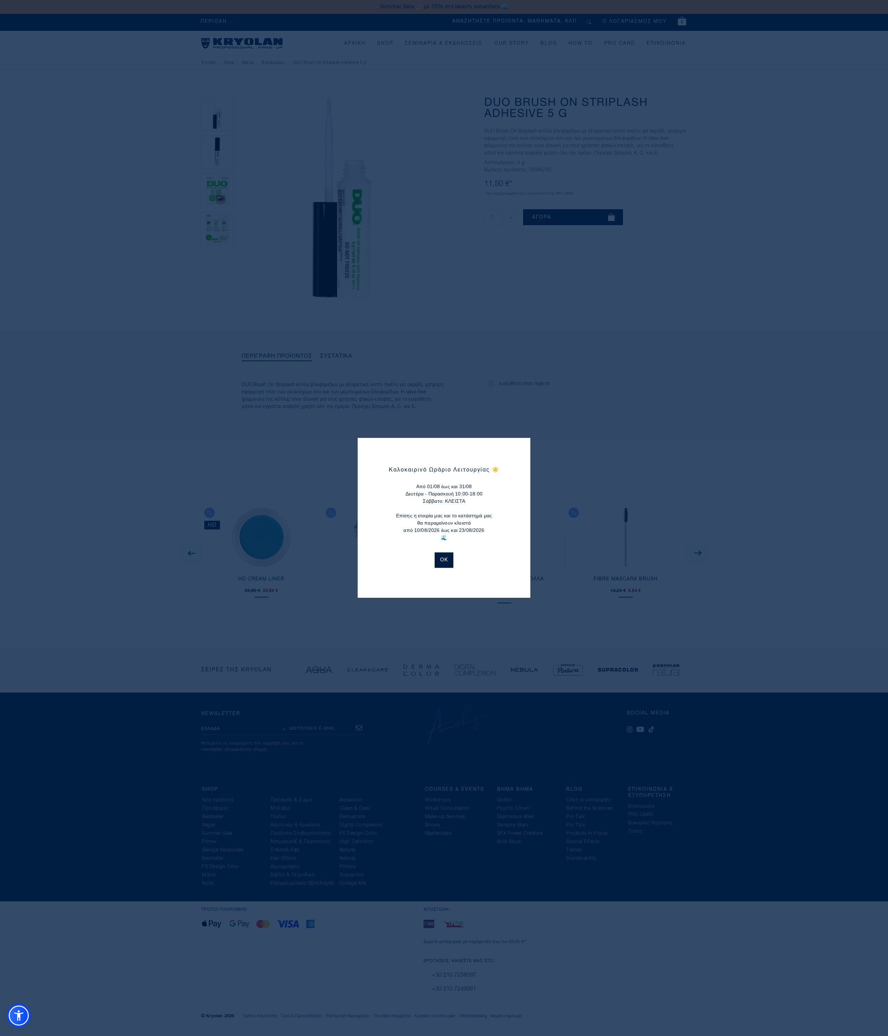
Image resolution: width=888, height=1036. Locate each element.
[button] (19, 1015)
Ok (444, 560)
